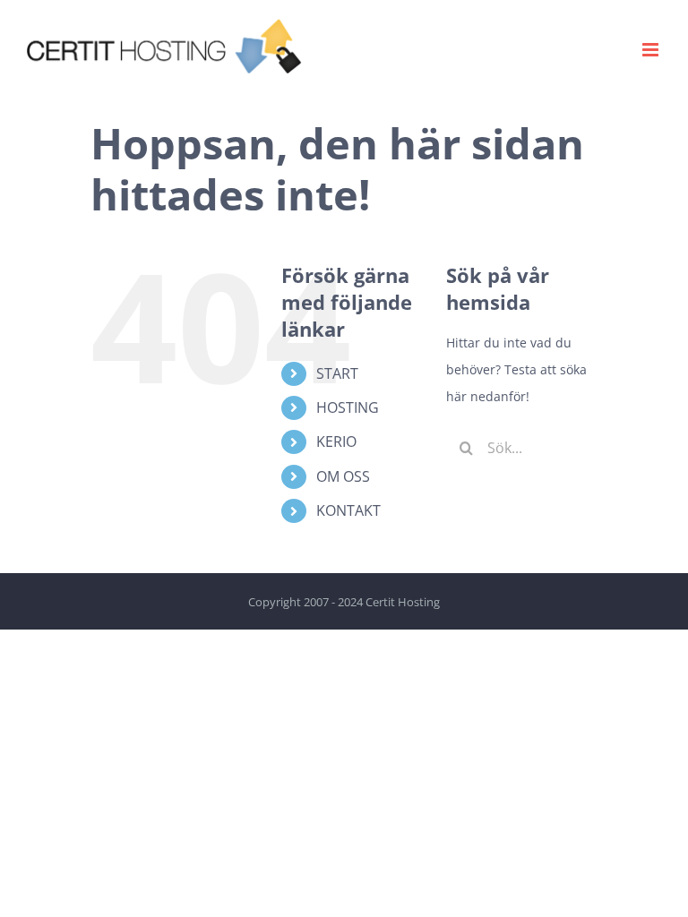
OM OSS (343, 476)
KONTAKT (348, 510)
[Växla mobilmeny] (651, 49)
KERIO (336, 441)
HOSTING (347, 407)
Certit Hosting (403, 602)
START (337, 373)
